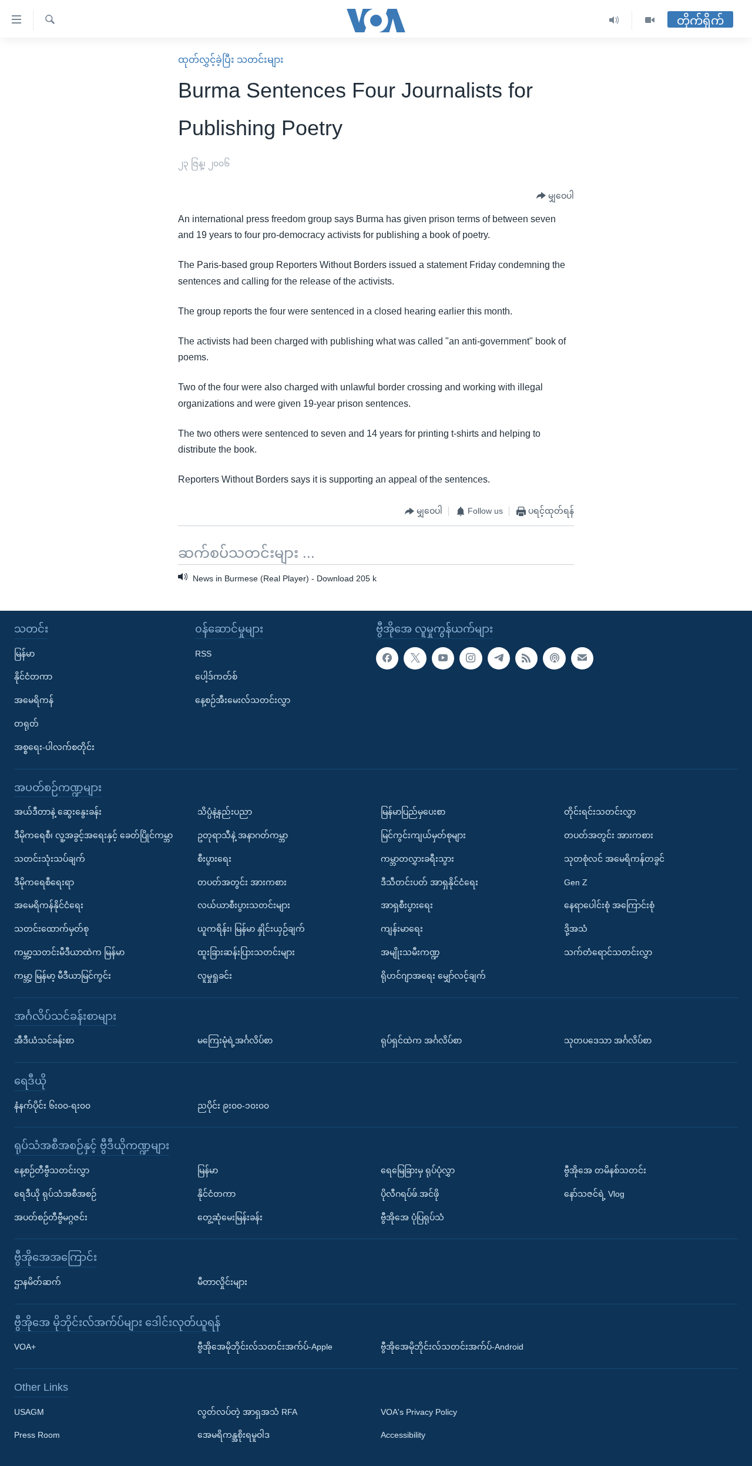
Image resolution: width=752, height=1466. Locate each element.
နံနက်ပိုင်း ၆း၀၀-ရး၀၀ (52, 1105)
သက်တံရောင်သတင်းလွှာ (608, 952)
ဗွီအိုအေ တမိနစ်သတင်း (605, 1170)
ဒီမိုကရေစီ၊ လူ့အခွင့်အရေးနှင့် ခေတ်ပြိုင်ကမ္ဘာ (93, 835)
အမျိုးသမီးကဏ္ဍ (410, 952)
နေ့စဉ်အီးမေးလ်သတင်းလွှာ (242, 700)
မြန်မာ (24, 653)
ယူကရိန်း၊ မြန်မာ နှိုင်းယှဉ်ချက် (251, 928)
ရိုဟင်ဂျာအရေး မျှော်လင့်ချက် (433, 975)
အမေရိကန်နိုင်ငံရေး (48, 905)
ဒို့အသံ (576, 928)
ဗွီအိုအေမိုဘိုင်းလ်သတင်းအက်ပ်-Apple (265, 1346)
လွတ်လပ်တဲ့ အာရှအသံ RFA (247, 1412)
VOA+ (25, 1346)
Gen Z (576, 882)
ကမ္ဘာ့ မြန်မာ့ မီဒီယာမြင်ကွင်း (62, 975)
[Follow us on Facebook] (387, 658)
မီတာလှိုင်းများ (222, 1282)
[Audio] (614, 20)
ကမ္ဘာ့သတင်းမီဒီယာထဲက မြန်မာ (69, 952)
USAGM (29, 1412)
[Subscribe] (582, 658)
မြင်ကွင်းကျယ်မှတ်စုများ (423, 835)
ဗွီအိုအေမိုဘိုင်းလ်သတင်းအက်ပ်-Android (452, 1346)
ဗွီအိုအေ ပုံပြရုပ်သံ (412, 1217)
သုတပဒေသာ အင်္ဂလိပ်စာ (608, 1040)
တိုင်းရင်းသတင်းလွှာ (600, 811)
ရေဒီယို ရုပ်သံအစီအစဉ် (55, 1194)
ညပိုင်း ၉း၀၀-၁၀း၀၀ (233, 1105)
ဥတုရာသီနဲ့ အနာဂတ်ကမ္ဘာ (242, 835)
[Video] (649, 20)
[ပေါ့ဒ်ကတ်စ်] (554, 658)
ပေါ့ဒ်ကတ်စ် (216, 676)
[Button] (555, 196)
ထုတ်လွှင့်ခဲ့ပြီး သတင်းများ (231, 60)
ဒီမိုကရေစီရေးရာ (44, 882)
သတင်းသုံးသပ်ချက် (49, 858)
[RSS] (526, 658)
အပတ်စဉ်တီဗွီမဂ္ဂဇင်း (51, 1217)
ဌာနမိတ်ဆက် (37, 1282)
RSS (203, 653)
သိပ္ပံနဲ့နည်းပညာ (224, 811)
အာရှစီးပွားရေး (407, 905)
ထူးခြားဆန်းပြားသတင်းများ (246, 952)
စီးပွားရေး (214, 858)
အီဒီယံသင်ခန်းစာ (44, 1040)
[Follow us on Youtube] (443, 658)
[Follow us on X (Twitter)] (415, 658)
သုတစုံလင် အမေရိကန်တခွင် (614, 858)
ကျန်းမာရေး (402, 928)
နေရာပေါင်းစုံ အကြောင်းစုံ (609, 905)
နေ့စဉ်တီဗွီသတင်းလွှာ (51, 1170)
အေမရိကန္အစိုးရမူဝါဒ (233, 1435)
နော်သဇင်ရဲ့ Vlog (594, 1194)
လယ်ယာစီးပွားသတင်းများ (243, 905)
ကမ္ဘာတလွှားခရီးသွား (417, 858)
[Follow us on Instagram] (470, 658)
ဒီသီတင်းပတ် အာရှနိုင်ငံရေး (429, 882)
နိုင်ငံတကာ (33, 676)
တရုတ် (26, 723)
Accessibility (403, 1435)
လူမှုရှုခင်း (214, 975)
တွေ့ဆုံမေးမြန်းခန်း (230, 1217)
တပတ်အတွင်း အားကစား (242, 882)
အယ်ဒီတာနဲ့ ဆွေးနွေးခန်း (58, 811)
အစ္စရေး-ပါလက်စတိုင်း (54, 747)
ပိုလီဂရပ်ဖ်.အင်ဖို (410, 1194)
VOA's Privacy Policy (419, 1412)
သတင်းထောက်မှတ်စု (51, 928)
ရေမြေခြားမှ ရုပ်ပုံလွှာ (418, 1170)
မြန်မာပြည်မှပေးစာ (413, 811)
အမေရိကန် (33, 700)
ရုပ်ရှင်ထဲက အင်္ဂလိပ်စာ (421, 1040)
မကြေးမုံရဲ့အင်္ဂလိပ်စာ (235, 1040)
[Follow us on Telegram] (499, 658)
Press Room (37, 1435)
